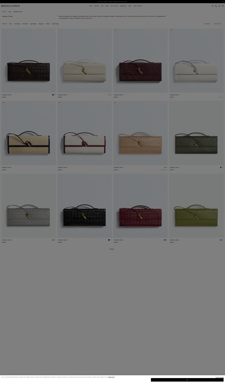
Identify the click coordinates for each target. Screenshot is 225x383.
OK (187, 380)
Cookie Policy (111, 377)
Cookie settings (220, 377)
